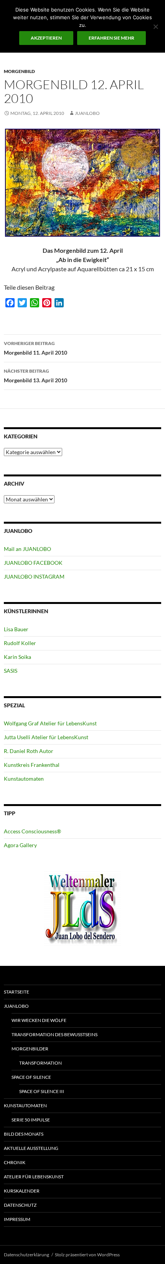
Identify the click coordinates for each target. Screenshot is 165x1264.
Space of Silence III (41, 1091)
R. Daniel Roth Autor (28, 751)
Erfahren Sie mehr (111, 38)
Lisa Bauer (16, 629)
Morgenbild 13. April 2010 (35, 375)
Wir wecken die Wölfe (39, 1020)
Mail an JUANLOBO (27, 549)
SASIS (10, 670)
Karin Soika (17, 657)
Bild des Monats (23, 1134)
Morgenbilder (30, 1049)
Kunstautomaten (24, 778)
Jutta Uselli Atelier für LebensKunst (46, 737)
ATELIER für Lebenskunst (34, 1176)
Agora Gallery (20, 845)
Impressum (17, 1219)
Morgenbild (19, 71)
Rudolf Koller (20, 643)
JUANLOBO (87, 113)
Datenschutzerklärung (26, 1254)
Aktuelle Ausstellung (31, 1148)
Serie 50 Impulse (31, 1120)
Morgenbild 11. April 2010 (35, 348)
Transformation (40, 1063)
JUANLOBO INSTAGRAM (34, 576)
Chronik (14, 1162)
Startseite (16, 992)
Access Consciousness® (32, 831)
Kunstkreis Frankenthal (31, 764)
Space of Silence (31, 1077)
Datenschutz (20, 1205)
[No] (155, 26)
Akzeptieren (46, 38)
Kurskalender (22, 1191)
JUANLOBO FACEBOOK (33, 562)
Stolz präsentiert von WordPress (87, 1254)
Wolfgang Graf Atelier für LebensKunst (50, 723)
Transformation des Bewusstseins (54, 1034)
